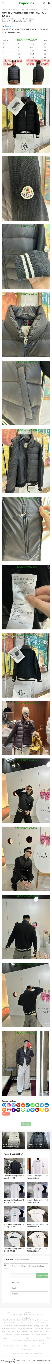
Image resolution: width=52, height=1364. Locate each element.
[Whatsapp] (32, 1105)
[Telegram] (42, 1105)
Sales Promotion (38, 1340)
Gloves (37, 1323)
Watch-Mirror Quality (28, 1334)
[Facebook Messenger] (32, 1110)
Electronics (22, 1323)
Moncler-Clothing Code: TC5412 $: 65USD (37, 1201)
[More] (47, 1110)
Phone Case (6, 1331)
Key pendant (24, 1326)
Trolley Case (38, 1331)
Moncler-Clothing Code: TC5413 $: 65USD (14, 1225)
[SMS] (23, 1110)
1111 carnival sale (16, 1340)
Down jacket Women (10, 1323)
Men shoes (6, 1328)
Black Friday (28, 1340)
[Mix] (4, 1110)
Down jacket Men (45, 9)
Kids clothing (34, 1326)
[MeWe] (28, 1105)
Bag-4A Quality (17, 1314)
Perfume (37, 1328)
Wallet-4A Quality (30, 1314)
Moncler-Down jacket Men (17, 21)
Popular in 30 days (23, 1346)
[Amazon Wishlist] (42, 1110)
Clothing (33, 1320)
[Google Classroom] (37, 1110)
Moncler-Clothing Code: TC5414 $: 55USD (37, 1225)
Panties (13, 1328)
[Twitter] (13, 1105)
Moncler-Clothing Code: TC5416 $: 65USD (37, 1249)
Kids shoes (44, 1326)
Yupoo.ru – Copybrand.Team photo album (28, 1353)
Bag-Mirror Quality (9, 1320)
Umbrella (47, 1331)
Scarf (13, 1331)
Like (22, 1344)
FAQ (48, 1338)
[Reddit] (23, 1105)
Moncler (6, 1114)
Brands (5, 1338)
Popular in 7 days (9, 1346)
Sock (18, 1331)
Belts (18, 1320)
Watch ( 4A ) (41, 1314)
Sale (27, 1338)
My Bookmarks (36, 1346)
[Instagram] (9, 1105)
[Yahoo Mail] (13, 1110)
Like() (26, 1124)
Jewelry (16, 1326)
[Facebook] (4, 1105)
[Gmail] (9, 1110)
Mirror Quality (26, 1318)
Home (8, 1312)
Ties (31, 1331)
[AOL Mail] (18, 1110)
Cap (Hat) (25, 1320)
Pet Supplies (45, 1328)
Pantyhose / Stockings (25, 1328)
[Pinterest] (18, 1105)
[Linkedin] (47, 1105)
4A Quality (29, 1312)
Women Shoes (41, 1334)
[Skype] (28, 1110)
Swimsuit (25, 1331)
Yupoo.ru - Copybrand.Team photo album (24, 9)
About (29, 1349)
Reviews (46, 1344)
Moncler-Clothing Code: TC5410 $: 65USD (37, 1176)
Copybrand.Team (28, 19)
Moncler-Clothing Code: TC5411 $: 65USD (14, 1201)
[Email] (37, 1105)
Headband (44, 1323)
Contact (23, 1349)
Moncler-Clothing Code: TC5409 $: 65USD (14, 1176)
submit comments (42, 1276)
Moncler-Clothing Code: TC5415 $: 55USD (14, 1249)
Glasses (30, 1323)
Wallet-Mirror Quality (12, 1334)
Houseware (8, 1326)
